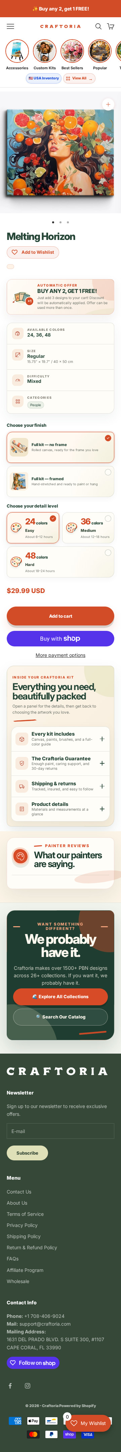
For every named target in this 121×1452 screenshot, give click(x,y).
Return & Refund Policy (32, 1247)
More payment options (60, 655)
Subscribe (27, 1153)
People (35, 405)
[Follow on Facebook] (10, 1385)
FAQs (12, 1258)
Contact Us (19, 1192)
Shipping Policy (24, 1236)
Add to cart (60, 616)
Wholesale (18, 1281)
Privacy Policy (22, 1225)
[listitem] (17, 54)
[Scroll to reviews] (10, 267)
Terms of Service (25, 1214)
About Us (17, 1203)
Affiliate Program (25, 1270)
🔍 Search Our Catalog (60, 1016)
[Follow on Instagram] (27, 1385)
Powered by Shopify (77, 1405)
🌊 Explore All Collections (60, 996)
